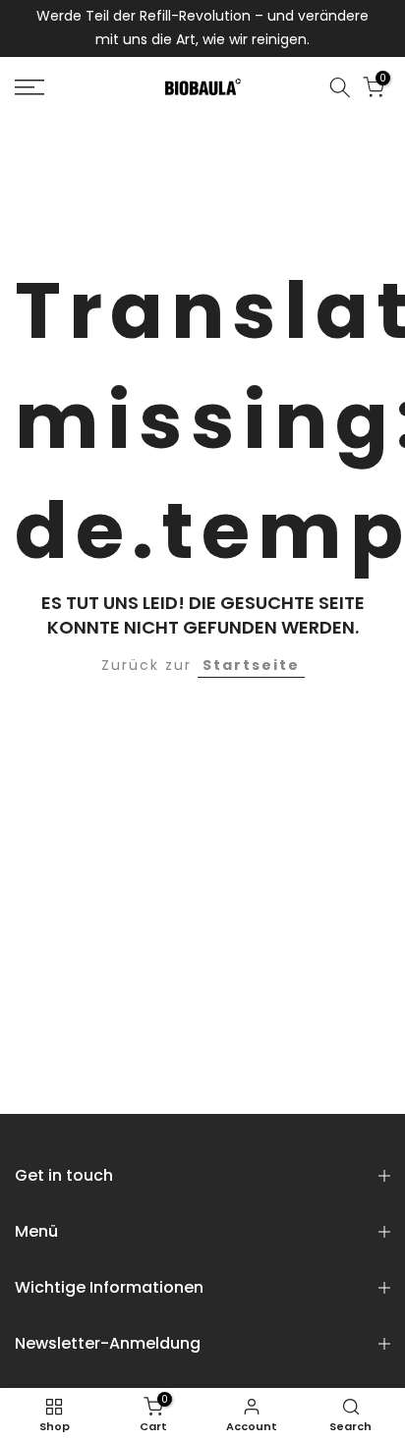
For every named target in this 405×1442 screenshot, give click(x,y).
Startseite (251, 665)
